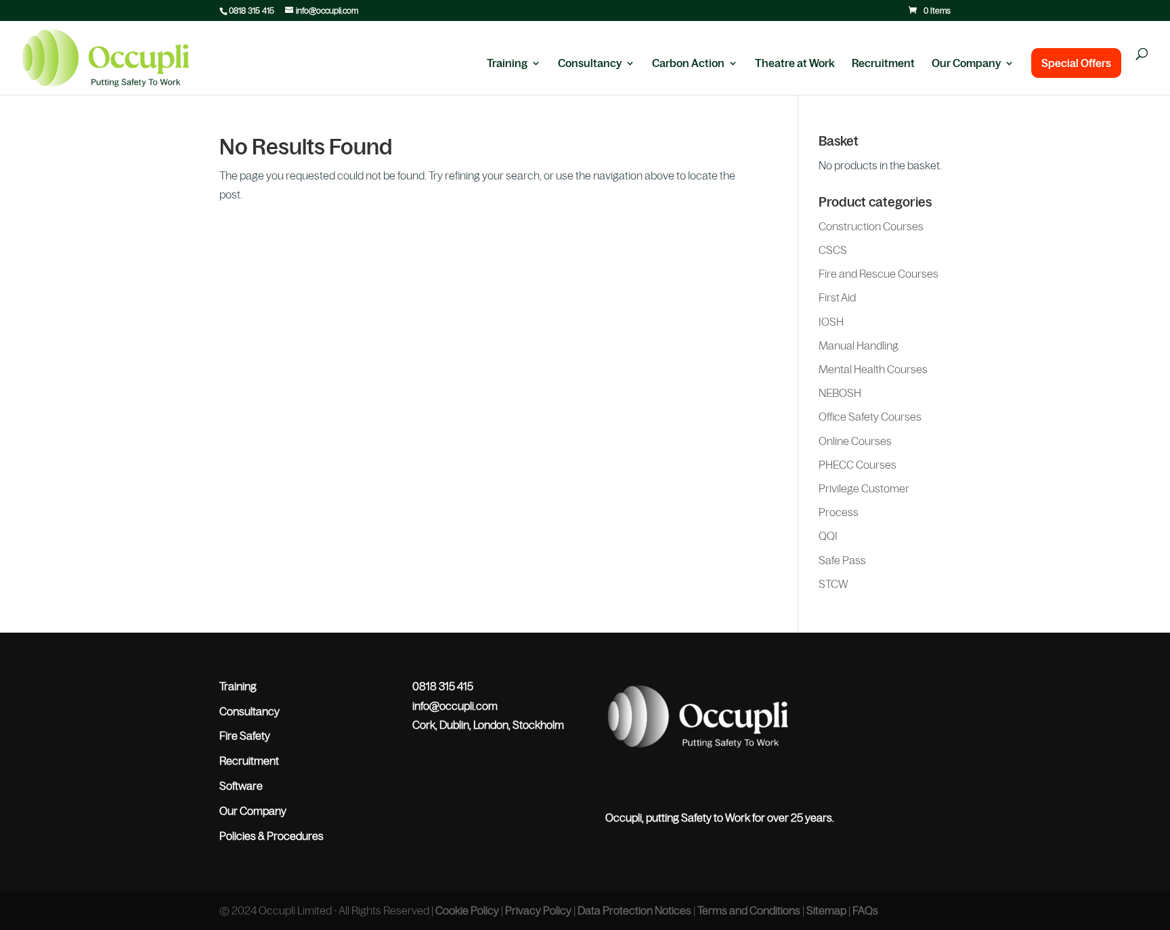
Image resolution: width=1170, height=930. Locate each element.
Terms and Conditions (748, 910)
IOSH (831, 322)
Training (507, 63)
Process (839, 512)
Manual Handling (858, 345)
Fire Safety (244, 736)
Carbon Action (688, 63)
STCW (833, 584)
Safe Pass (842, 560)
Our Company (966, 63)
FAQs (865, 910)
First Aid (837, 297)
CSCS (833, 250)
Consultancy (590, 63)
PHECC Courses (857, 465)
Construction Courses (871, 226)
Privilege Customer (864, 488)
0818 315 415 (251, 11)
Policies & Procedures (271, 836)
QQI (828, 536)
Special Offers (1076, 63)
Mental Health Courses (873, 369)
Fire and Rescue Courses (878, 274)
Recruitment (883, 63)
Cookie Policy (467, 910)
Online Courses (855, 441)
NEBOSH (840, 393)
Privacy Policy (538, 910)
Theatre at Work (795, 63)
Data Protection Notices (634, 910)
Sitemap (826, 910)
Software (241, 786)
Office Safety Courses (870, 416)
